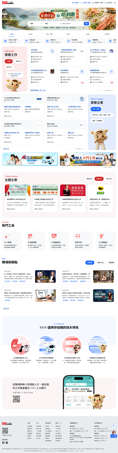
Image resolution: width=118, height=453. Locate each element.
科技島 (47, 426)
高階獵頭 (29, 433)
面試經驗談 (48, 440)
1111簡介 (58, 428)
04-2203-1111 (104, 438)
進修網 (47, 438)
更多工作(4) (65, 209)
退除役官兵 (73, 27)
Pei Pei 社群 (65, 27)
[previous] (2, 41)
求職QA (29, 438)
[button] (3, 442)
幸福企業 (47, 428)
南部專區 (29, 428)
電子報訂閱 (59, 436)
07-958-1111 (103, 440)
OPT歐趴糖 (48, 431)
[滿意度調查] (114, 425)
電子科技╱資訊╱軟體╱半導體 (102, 115)
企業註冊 (38, 426)
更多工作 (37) (7, 142)
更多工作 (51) (7, 116)
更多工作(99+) (39, 209)
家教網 (29, 436)
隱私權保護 (59, 438)
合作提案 (58, 433)
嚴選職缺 (58, 27)
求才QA (38, 438)
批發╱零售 (95, 109)
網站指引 (58, 426)
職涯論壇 (47, 433)
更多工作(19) (94, 209)
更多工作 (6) (50, 116)
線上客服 (38, 436)
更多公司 (6, 149)
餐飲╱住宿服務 (97, 121)
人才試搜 (38, 431)
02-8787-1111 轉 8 (78, 441)
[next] (116, 41)
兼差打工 (29, 431)
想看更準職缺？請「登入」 (38, 90)
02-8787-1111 (104, 436)
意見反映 (58, 440)
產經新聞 (47, 436)
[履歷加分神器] (30, 159)
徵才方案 (38, 428)
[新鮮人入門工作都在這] (88, 159)
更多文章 (6, 308)
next (113, 90)
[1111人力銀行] (9, 2)
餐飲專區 (51, 27)
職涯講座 (45, 27)
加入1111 (58, 431)
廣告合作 (38, 433)
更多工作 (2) (50, 142)
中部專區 (29, 426)
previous (96, 90)
